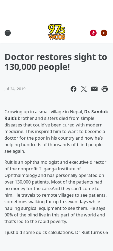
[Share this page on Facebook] (73, 89)
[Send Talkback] (93, 33)
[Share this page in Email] (94, 89)
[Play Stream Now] (104, 33)
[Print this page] (105, 89)
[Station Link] (56, 33)
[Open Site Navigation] (7, 33)
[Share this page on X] (84, 89)
